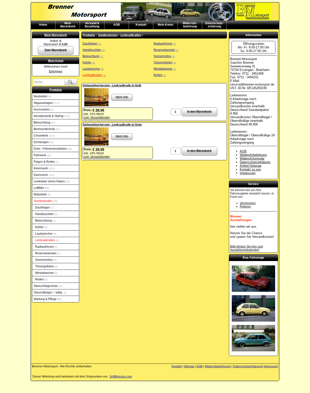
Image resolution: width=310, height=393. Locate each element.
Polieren (245, 206)
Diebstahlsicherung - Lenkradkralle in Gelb (112, 85)
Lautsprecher (45, 233)
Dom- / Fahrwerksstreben (52, 148)
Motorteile (42, 194)
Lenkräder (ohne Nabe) (51, 181)
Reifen (41, 279)
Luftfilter (41, 188)
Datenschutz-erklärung (214, 25)
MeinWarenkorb (67, 25)
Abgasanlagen (46, 103)
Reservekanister (47, 253)
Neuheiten (42, 96)
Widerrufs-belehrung (190, 25)
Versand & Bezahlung (92, 25)
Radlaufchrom (46, 246)
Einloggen (55, 71)
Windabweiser (46, 273)
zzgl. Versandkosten (97, 117)
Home (43, 24)
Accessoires (43, 109)
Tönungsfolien (46, 266)
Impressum (248, 173)
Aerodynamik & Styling (51, 116)
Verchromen (248, 203)
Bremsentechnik (46, 129)
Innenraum (44, 168)
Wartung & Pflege (47, 299)
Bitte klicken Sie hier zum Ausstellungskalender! (246, 248)
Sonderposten (45, 201)
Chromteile (44, 135)
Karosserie (44, 175)
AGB (116, 24)
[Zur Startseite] (155, 4)
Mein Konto (165, 24)
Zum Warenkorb (56, 50)
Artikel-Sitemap (250, 166)
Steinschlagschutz (48, 286)
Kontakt (141, 24)
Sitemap (189, 366)
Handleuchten (46, 214)
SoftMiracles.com (120, 376)
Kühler (41, 227)
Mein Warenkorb (55, 35)
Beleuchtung (44, 122)
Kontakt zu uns (250, 169)
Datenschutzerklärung (255, 162)
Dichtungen (43, 142)
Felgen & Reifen (46, 161)
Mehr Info (122, 97)
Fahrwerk (42, 155)
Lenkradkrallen (46, 240)
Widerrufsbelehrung (253, 155)
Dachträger (44, 207)
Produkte (55, 90)
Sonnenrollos (45, 260)
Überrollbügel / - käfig (50, 292)
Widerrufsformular (252, 158)
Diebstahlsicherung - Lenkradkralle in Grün (112, 124)
